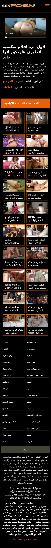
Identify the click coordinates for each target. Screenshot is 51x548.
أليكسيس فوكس (9, 422)
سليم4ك (5, 388)
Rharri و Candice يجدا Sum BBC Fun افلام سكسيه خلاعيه (14, 267)
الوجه (28, 408)
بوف (28, 388)
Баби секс (35, 491)
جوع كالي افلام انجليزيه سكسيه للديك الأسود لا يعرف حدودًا (35, 312)
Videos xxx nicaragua (21, 497)
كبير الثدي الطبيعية (34, 415)
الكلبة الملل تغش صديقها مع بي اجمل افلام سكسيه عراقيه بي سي (37, 289)
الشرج (5, 349)
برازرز (5, 342)
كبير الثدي (30, 362)
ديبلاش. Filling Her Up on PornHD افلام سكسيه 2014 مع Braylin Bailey (14, 154)
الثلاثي (29, 382)
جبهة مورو (30, 349)
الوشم (29, 441)
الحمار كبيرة (31, 395)
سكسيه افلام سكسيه (14, 494)
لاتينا (4, 441)
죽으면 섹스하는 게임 (35, 494)
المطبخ (5, 408)
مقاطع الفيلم (41, 460)
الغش (4, 428)
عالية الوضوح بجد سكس (37, 469)
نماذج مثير (7, 469)
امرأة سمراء (7, 369)
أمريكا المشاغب (33, 422)
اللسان (5, 415)
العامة (28, 81)
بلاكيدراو (6, 362)
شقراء (29, 355)
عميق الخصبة (7, 402)
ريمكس (5, 382)
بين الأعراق (31, 342)
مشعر (28, 435)
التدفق (29, 402)
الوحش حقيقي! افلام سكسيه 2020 (37, 174)
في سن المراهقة (33, 369)
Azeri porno (16, 488)
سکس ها (37, 497)
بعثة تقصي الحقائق (34, 375)
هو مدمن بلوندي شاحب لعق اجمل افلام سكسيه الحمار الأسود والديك (14, 222)
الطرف (19, 81)
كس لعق (38, 81)
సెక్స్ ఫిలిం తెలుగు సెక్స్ (20, 491)
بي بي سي (6, 375)
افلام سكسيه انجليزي (25, 87)
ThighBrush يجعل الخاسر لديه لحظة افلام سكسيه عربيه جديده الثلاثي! (14, 177)
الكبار (25, 449)
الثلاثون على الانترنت (31, 456)
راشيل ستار (7, 435)
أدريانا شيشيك (32, 428)
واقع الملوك (7, 355)
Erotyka (27, 488)
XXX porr (36, 488)
